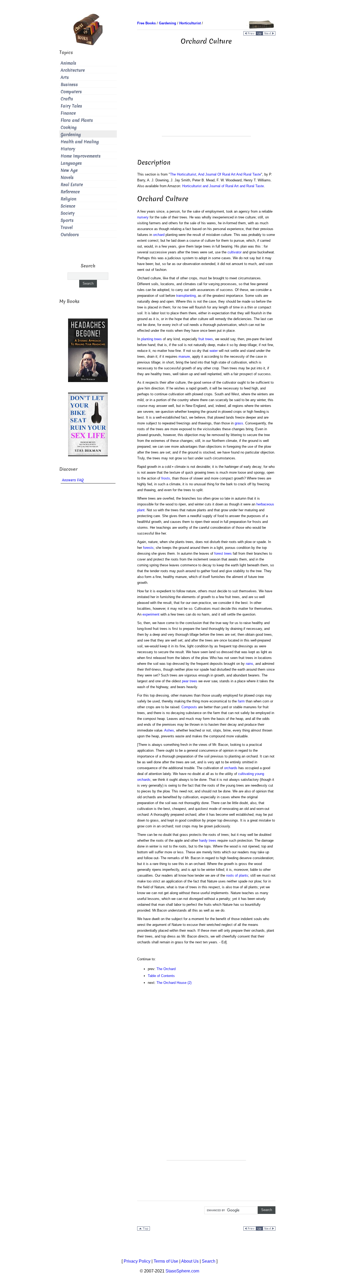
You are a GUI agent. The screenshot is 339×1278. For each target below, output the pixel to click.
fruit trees (205, 339)
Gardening (71, 134)
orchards (230, 768)
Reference (70, 192)
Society (68, 213)
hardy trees (207, 840)
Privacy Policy (137, 1261)
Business (69, 84)
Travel (67, 227)
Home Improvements (81, 156)
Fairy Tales (71, 106)
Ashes (169, 730)
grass (239, 423)
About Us (190, 1261)
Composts (189, 707)
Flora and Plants (77, 120)
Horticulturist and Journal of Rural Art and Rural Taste (223, 186)
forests (148, 548)
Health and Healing (80, 142)
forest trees (223, 553)
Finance (68, 113)
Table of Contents (161, 976)
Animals (68, 63)
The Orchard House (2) (174, 983)
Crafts (67, 99)
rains (249, 664)
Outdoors (70, 234)
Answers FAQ (73, 480)
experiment (150, 614)
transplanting (186, 296)
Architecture (73, 70)
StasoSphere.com (182, 1271)
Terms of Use (166, 1261)
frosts (165, 478)
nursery (143, 217)
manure (184, 356)
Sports (67, 220)
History (68, 149)
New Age (69, 170)
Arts (65, 77)
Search (208, 1261)
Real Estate (72, 184)
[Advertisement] (206, 99)
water (213, 351)
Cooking (69, 127)
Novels (67, 177)
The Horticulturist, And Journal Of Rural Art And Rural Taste (215, 174)
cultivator (235, 252)
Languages (71, 163)
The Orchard (166, 969)
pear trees (189, 681)
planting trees (151, 339)
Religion (68, 199)
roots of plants (237, 875)
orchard (158, 235)
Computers (71, 92)
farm (241, 701)
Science (68, 206)
